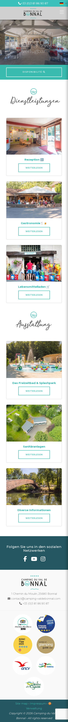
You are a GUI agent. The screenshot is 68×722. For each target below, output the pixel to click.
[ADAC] (23, 645)
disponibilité (33, 72)
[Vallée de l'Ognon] (34, 687)
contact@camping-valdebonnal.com (35, 598)
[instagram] (43, 560)
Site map (21, 703)
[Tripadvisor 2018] (23, 624)
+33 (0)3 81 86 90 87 (34, 3)
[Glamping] (46, 645)
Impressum (38, 703)
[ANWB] (46, 624)
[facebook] (25, 560)
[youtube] (34, 560)
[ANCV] (22, 666)
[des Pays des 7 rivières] (45, 666)
